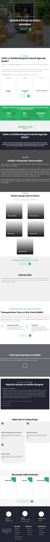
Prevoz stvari (11, 233)
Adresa (7, 518)
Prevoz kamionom (33, 215)
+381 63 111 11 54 (25, 127)
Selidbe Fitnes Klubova (32, 432)
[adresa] (9, 514)
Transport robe (33, 233)
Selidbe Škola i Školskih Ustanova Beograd (11, 432)
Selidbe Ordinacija (5, 454)
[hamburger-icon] (48, 3)
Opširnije (3, 438)
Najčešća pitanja (23, 251)
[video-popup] (25, 366)
